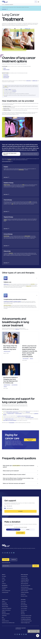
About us (3, 574)
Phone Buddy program (29, 417)
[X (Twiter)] (11, 553)
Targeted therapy (6, 76)
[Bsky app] (14, 553)
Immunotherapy (6, 77)
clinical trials (28, 80)
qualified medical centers (9, 418)
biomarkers (14, 90)
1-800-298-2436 (9, 412)
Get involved (23, 599)
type (6, 89)
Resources (4, 612)
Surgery (4, 68)
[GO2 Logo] (5, 2)
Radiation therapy (6, 69)
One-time (13, 529)
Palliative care (6, 284)
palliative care (34, 80)
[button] (38, 2)
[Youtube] (7, 553)
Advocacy (22, 612)
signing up (17, 329)
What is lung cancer (24, 574)
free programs (11, 422)
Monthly (27, 529)
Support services (5, 599)
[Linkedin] (9, 553)
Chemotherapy (5, 74)
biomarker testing (11, 413)
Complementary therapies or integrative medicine (12, 301)
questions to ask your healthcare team (24, 416)
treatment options (18, 413)
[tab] (11, 154)
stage (10, 89)
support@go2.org (15, 412)
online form (28, 412)
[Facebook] (3, 553)
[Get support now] (37, 635)
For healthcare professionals (26, 619)
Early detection (4, 585)
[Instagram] (5, 553)
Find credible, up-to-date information (9, 420)
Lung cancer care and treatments (26, 588)
